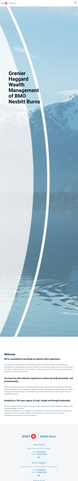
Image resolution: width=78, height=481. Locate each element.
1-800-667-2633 (42, 454)
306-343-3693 (41, 470)
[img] (39, 168)
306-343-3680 (41, 452)
